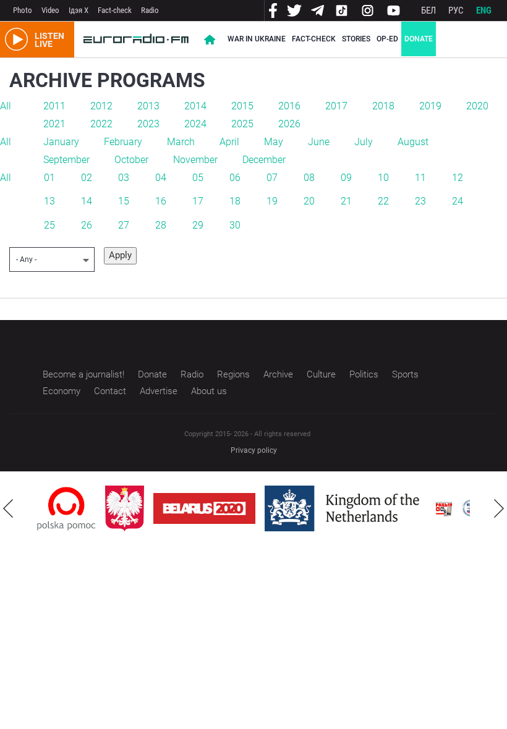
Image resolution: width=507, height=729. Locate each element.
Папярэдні (8, 508)
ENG (484, 10)
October (131, 160)
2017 (336, 106)
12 (457, 177)
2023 (148, 124)
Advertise (158, 391)
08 (309, 177)
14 (86, 201)
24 (457, 201)
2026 (289, 124)
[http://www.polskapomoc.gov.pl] (66, 509)
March (181, 142)
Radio (150, 10)
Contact (110, 391)
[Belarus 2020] (204, 508)
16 (160, 201)
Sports (405, 374)
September (66, 160)
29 (197, 225)
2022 (101, 124)
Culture (321, 374)
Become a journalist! (83, 374)
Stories (356, 39)
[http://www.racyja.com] (444, 508)
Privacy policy (254, 450)
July (363, 142)
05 (197, 177)
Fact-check (115, 10)
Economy (61, 391)
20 (309, 201)
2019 (430, 106)
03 (123, 177)
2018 (383, 106)
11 (420, 177)
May (273, 142)
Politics (363, 374)
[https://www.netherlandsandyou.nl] (345, 508)
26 (86, 225)
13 (49, 201)
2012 (101, 106)
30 (235, 225)
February (123, 142)
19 (272, 201)
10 (383, 177)
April (229, 142)
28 (160, 225)
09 (346, 177)
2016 (289, 106)
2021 (54, 124)
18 (235, 201)
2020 (477, 106)
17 (197, 201)
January (61, 142)
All (5, 106)
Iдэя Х (78, 10)
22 (383, 201)
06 (235, 177)
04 (160, 177)
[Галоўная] (136, 39)
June (319, 142)
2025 (242, 124)
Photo (22, 10)
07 (272, 177)
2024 (195, 124)
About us (209, 391)
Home (209, 39)
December (264, 160)
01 (49, 177)
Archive (278, 374)
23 (420, 201)
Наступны (499, 508)
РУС (456, 10)
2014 (195, 106)
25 (49, 225)
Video (50, 10)
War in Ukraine (257, 39)
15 (123, 201)
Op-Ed (387, 39)
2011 (54, 106)
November (195, 160)
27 (123, 225)
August (413, 142)
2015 (242, 106)
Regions (233, 374)
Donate (418, 39)
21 (346, 201)
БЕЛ (428, 10)
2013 (148, 106)
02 (86, 177)
